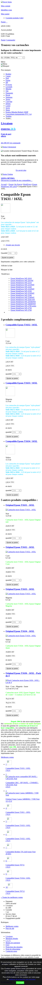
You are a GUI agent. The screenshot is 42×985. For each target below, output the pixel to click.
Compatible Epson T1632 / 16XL (21, 325)
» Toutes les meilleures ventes (12, 897)
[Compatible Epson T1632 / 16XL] (10, 337)
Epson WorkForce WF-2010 (21, 278)
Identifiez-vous (6, 10)
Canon (8, 76)
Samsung (9, 97)
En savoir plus (21, 170)
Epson (8, 80)
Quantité (4, 253)
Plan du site (10, 928)
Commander (10, 40)
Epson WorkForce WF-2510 (21, 283)
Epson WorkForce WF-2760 (21, 310)
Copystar (9, 102)
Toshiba (8, 116)
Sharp (8, 110)
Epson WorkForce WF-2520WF (22, 289)
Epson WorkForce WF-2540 (21, 295)
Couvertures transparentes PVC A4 (19, 114)
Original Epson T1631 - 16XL (20, 505)
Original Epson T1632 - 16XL (20, 547)
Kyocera (9, 85)
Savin (8, 108)
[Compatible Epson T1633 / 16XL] (10, 395)
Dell (7, 78)
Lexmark (9, 87)
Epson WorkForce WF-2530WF (22, 293)
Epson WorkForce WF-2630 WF (23, 300)
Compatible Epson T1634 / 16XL (21, 441)
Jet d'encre (18, 184)
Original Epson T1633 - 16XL (20, 589)
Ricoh (8, 95)
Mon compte (5, 6)
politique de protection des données (22, 979)
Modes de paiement (13, 943)
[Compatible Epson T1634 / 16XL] (10, 454)
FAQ (7, 945)
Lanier (8, 106)
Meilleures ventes (7, 757)
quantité (8, 374)
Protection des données (14, 947)
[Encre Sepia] (6, 2)
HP (7, 82)
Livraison (9, 936)
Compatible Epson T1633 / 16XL (21, 383)
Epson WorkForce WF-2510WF (22, 285)
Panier (3, 22)
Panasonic (9, 93)
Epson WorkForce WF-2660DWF (23, 304)
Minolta (8, 89)
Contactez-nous (11, 951)
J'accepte (20, 983)
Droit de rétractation (13, 949)
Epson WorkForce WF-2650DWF (23, 302)
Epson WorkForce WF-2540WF (22, 297)
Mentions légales (12, 939)
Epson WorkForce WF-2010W (22, 281)
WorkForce (27, 184)
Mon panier (5, 14)
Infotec (8, 104)
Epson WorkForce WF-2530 (21, 291)
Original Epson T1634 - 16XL (20, 631)
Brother (8, 74)
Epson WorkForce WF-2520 (21, 287)
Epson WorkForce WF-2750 (21, 308)
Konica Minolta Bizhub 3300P (17, 112)
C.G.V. (8, 941)
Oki (7, 91)
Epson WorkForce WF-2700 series (23, 306)
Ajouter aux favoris (13, 245)
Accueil (4, 184)
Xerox (8, 99)
